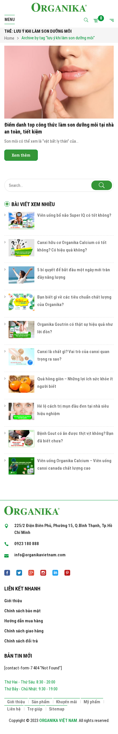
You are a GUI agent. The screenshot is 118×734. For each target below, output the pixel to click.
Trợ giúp (34, 709)
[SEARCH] (101, 185)
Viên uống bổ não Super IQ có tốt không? (74, 215)
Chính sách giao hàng (24, 631)
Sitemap (56, 709)
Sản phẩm (41, 701)
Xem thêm (21, 155)
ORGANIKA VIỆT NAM (58, 720)
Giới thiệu (13, 600)
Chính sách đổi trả (21, 641)
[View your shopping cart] (97, 20)
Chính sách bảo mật (22, 610)
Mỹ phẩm (92, 701)
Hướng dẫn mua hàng (23, 620)
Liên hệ (14, 709)
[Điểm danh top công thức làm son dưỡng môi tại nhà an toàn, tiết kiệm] (59, 82)
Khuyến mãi (66, 701)
